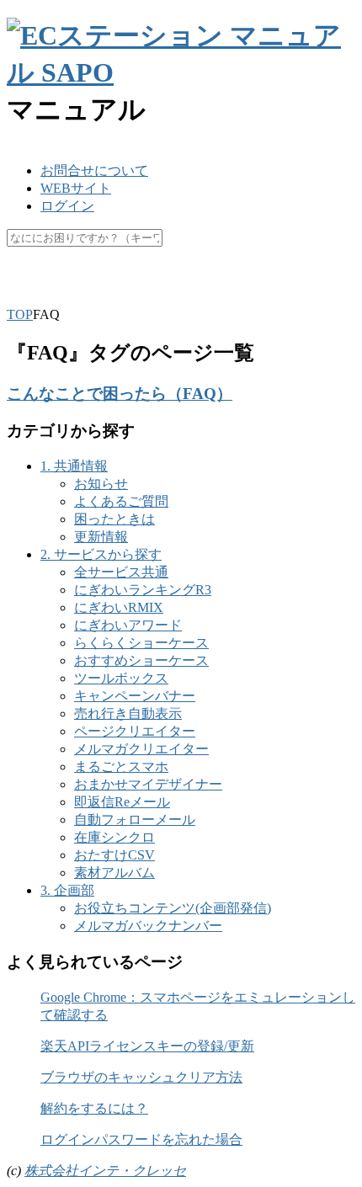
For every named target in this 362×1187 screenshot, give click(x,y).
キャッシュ (194, 278)
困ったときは (114, 519)
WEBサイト (75, 188)
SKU (21, 278)
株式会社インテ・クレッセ (105, 1170)
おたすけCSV (114, 855)
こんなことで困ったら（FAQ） (119, 393)
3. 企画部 (67, 890)
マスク (265, 278)
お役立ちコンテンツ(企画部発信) (172, 908)
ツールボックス (121, 678)
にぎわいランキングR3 (142, 590)
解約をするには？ (94, 1108)
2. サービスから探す (101, 554)
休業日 (322, 278)
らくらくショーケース (141, 643)
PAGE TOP (337, 1134)
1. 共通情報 (74, 466)
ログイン (67, 206)
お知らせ (101, 483)
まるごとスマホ (121, 766)
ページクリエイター (134, 731)
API (133, 278)
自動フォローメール (134, 819)
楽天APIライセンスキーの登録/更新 (147, 1046)
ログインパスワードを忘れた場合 (141, 1139)
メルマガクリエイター (141, 749)
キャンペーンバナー (134, 696)
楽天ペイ (78, 278)
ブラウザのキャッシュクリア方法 (141, 1077)
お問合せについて (94, 170)
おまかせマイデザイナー (148, 784)
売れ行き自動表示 (128, 713)
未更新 (27, 296)
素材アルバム (114, 872)
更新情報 (101, 537)
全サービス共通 (121, 572)
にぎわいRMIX (118, 607)
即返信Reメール (122, 802)
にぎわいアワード (128, 625)
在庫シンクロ (114, 837)
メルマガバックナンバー (148, 925)
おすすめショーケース (141, 660)
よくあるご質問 (121, 501)
